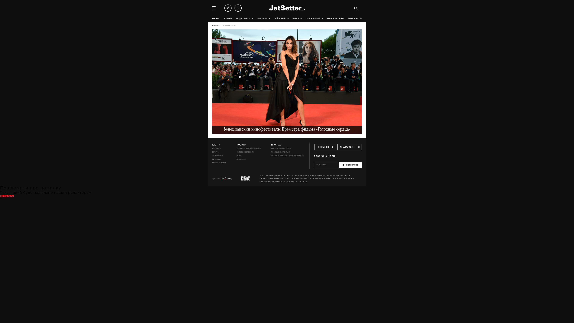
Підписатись (352, 165)
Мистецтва (241, 159)
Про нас (276, 145)
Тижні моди (217, 155)
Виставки (216, 159)
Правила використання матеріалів (287, 155)
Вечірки (215, 152)
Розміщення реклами (281, 152)
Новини (241, 145)
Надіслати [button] (7, 196)
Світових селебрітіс (245, 152)
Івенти (216, 145)
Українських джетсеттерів (248, 148)
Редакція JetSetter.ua (281, 148)
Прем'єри (216, 148)
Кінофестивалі (219, 163)
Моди (239, 155)
